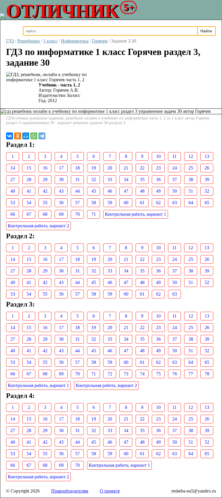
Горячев (100, 40)
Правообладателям (69, 490)
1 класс (50, 40)
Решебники (28, 40)
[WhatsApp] (33, 135)
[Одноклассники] (17, 135)
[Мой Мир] (25, 135)
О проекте (110, 490)
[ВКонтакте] (9, 135)
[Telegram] (41, 135)
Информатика (74, 40)
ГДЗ (10, 40)
